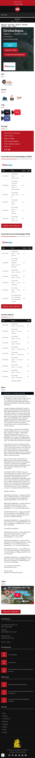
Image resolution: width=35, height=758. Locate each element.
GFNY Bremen (12, 662)
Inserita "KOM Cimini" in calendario (17, 684)
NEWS (9, 26)
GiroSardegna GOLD (22, 234)
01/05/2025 (5, 353)
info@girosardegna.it (14, 144)
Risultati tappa (11, 50)
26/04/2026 (5, 185)
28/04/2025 (5, 371)
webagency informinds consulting (17, 752)
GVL (24, 298)
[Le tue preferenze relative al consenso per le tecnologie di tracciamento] (2, 755)
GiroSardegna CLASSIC (23, 157)
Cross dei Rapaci (12, 654)
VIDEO (14, 26)
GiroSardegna (15, 176)
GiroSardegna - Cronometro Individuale (15, 185)
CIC (23, 176)
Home (12, 21)
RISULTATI (4, 24)
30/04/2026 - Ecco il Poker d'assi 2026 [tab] (14, 393)
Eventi (17, 21)
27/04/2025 (5, 376)
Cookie (8, 642)
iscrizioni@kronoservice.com (9, 632)
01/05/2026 (5, 298)
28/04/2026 (5, 202)
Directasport (19, 572)
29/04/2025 (5, 366)
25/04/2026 (5, 176)
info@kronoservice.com (7, 638)
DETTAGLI (11, 24)
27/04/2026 (5, 194)
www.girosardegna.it (13, 141)
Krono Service (14, 750)
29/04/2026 (5, 210)
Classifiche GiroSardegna (14, 54)
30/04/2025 (5, 359)
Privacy (3, 642)
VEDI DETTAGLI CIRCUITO (11, 225)
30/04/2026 (5, 218)
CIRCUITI (18, 24)
